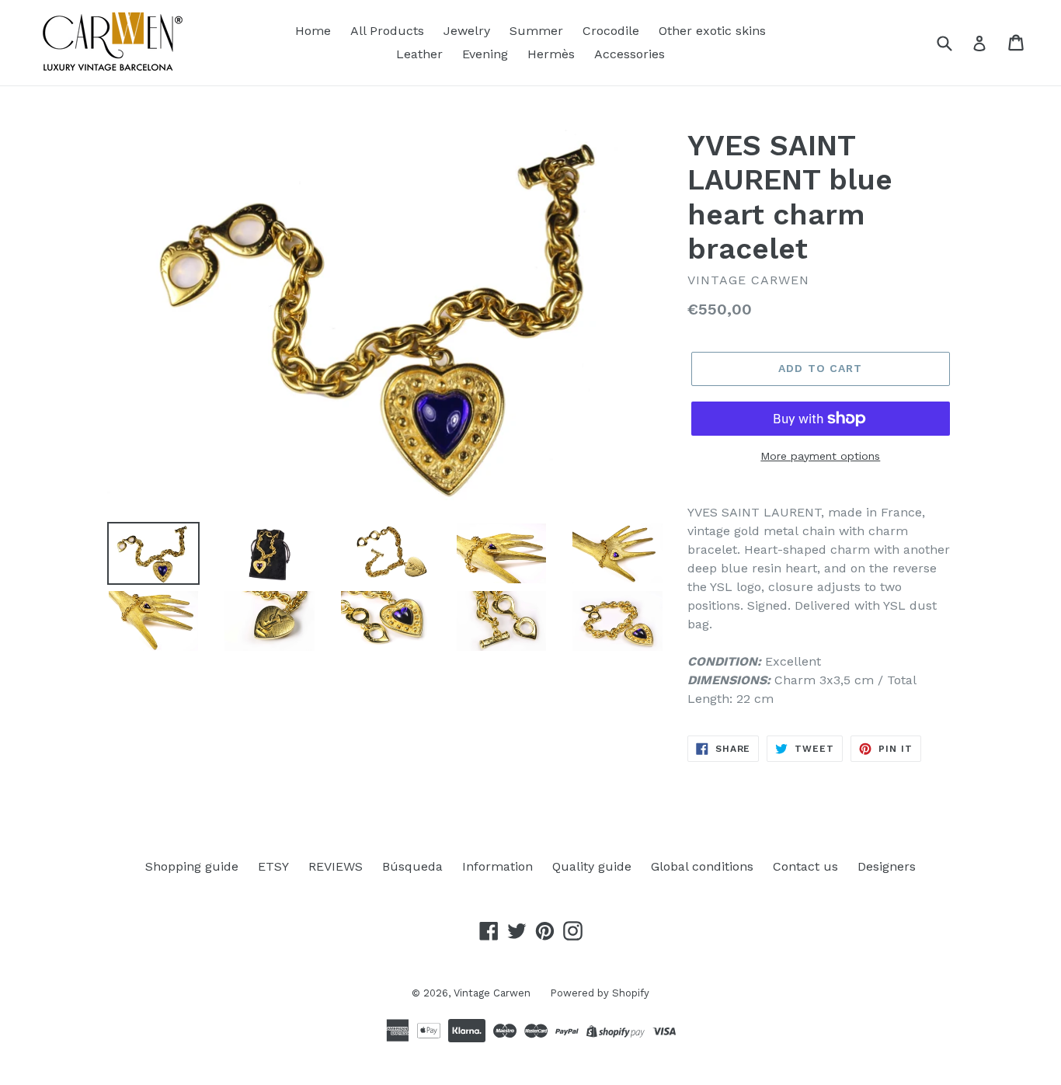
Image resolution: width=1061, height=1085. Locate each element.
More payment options (820, 456)
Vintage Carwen (492, 993)
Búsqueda (412, 866)
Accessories (629, 54)
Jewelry (467, 30)
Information (497, 866)
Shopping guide (191, 866)
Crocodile (611, 30)
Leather (419, 54)
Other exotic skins (712, 30)
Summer (536, 30)
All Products (387, 30)
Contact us (805, 866)
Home (313, 30)
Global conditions (702, 866)
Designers (886, 866)
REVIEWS (335, 866)
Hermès (551, 54)
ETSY (273, 866)
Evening (485, 54)
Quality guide (591, 866)
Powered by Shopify (599, 993)
